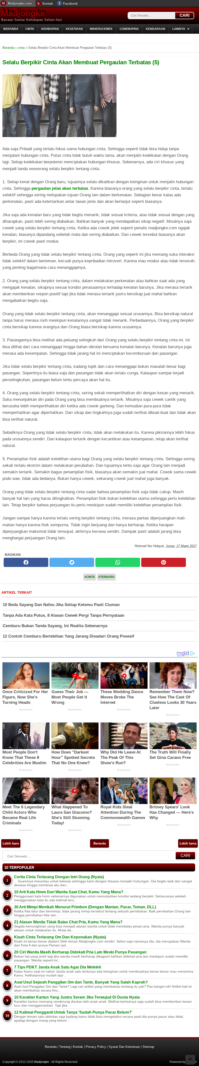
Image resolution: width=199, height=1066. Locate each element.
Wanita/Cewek (101, 29)
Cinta (29, 29)
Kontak (47, 3)
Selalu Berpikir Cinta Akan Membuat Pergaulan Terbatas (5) (80, 62)
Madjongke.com (20, 3)
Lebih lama (188, 843)
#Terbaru (106, 577)
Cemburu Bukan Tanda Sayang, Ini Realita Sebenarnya (55, 625)
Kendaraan (155, 29)
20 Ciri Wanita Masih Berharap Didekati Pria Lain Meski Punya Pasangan (80, 952)
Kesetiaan (74, 29)
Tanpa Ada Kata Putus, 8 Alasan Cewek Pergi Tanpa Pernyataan (63, 615)
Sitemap (148, 1047)
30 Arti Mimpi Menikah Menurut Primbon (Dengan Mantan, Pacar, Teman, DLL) (85, 907)
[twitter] (72, 562)
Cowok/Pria (129, 29)
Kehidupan (50, 29)
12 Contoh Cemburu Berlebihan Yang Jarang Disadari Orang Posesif (68, 636)
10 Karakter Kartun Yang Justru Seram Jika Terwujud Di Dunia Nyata (77, 997)
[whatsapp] (117, 562)
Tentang (64, 1047)
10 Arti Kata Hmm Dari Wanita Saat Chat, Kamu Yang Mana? (68, 892)
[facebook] (26, 562)
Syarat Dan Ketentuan (124, 1047)
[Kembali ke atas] (190, 1060)
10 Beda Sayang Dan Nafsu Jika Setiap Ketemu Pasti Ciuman (61, 604)
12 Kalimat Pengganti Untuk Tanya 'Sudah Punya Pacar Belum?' (73, 1012)
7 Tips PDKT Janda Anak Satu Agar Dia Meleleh (57, 967)
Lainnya (178, 29)
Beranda (10, 29)
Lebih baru (11, 843)
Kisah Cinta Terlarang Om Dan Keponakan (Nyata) (60, 937)
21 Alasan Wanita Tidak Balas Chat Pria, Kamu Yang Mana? (68, 922)
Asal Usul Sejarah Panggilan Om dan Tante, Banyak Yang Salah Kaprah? (81, 982)
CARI (185, 15)
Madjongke (23, 13)
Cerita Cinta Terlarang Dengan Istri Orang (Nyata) (59, 877)
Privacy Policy (96, 1047)
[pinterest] (163, 562)
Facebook (70, 3)
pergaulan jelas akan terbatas (60, 188)
